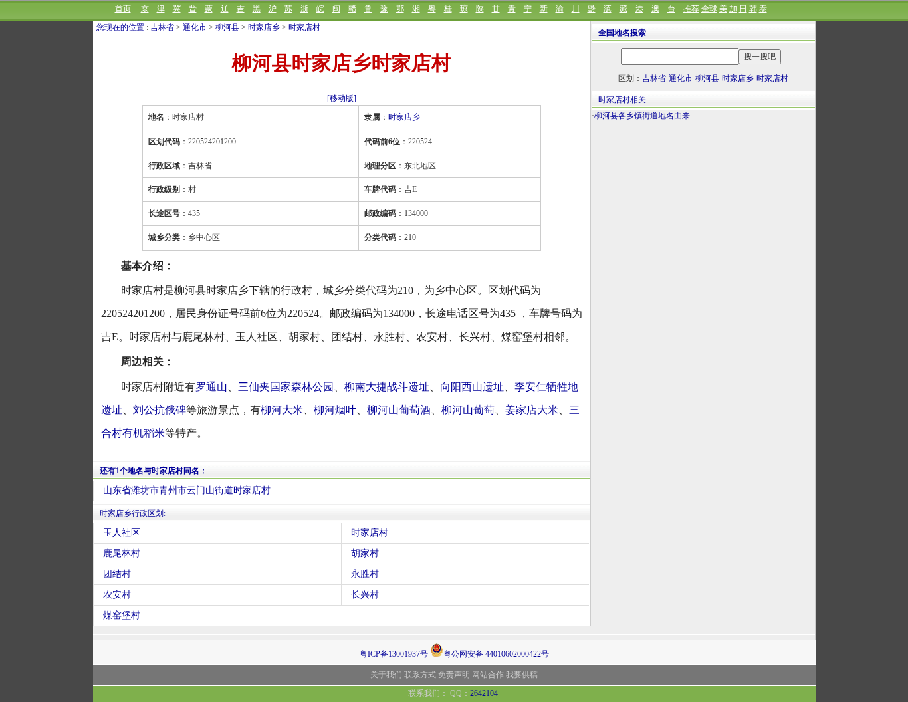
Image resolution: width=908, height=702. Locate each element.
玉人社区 (121, 533)
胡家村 (365, 553)
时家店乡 (264, 27)
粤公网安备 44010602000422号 (496, 653)
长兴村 (365, 595)
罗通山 (211, 386)
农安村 (117, 595)
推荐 (691, 8)
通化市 (195, 27)
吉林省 (162, 27)
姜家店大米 (531, 409)
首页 (123, 8)
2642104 (484, 693)
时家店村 (304, 27)
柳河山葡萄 (468, 409)
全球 (709, 8)
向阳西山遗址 (472, 386)
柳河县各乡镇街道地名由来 (642, 115)
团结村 (117, 574)
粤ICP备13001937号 (394, 654)
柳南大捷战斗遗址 (386, 386)
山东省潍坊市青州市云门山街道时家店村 (187, 490)
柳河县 (227, 27)
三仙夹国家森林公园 (286, 386)
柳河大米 (282, 409)
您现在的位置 (120, 27)
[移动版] (341, 98)
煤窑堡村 (121, 615)
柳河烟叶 (335, 409)
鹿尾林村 (121, 553)
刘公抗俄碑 (159, 409)
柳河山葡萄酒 (399, 409)
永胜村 (365, 574)
